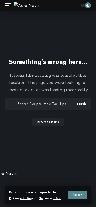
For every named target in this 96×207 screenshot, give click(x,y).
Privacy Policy (21, 198)
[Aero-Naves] (27, 5)
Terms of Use (50, 198)
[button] (77, 195)
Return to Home (48, 122)
